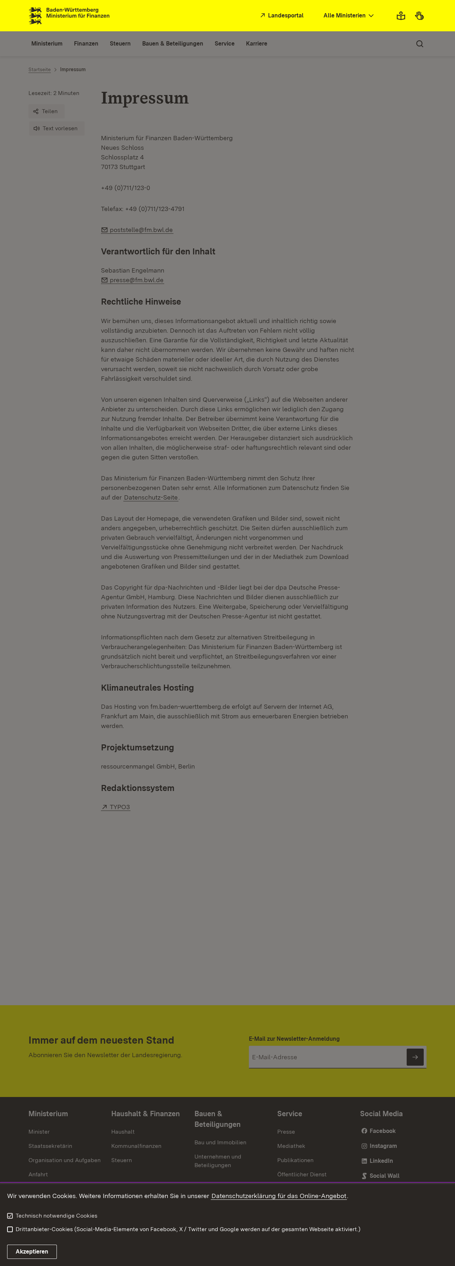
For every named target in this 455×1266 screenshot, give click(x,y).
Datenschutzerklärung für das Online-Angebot (279, 1195)
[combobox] (349, 16)
